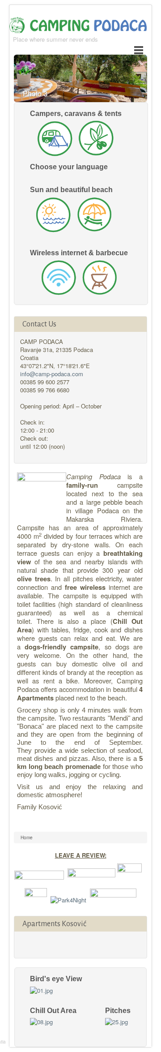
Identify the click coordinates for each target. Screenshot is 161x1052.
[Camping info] (91, 875)
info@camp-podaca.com (51, 373)
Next (134, 84)
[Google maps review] (113, 899)
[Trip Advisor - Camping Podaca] (129, 875)
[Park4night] (68, 899)
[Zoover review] (39, 875)
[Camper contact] (36, 899)
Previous (116, 84)
